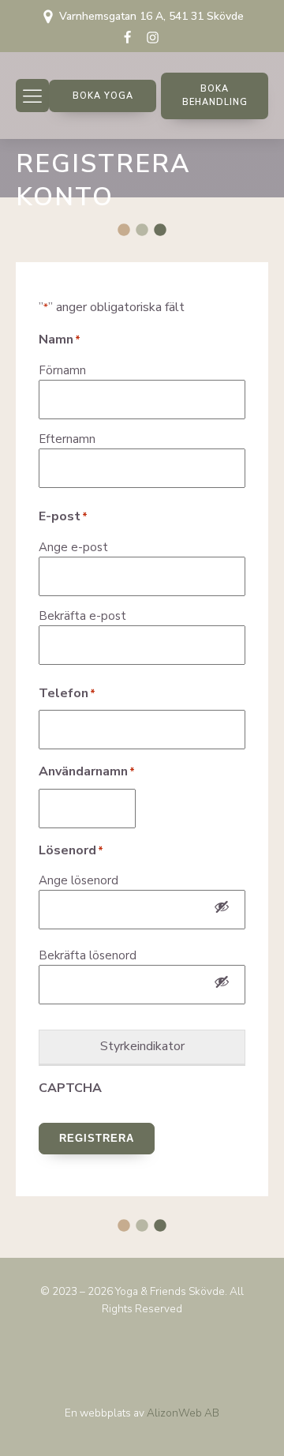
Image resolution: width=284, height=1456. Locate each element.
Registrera (96, 1138)
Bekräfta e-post (82, 616)
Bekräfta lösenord (87, 955)
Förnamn (62, 370)
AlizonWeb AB (183, 1412)
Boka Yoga (103, 96)
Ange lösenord (78, 880)
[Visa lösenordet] (222, 909)
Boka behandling (215, 96)
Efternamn (67, 439)
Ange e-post (73, 547)
